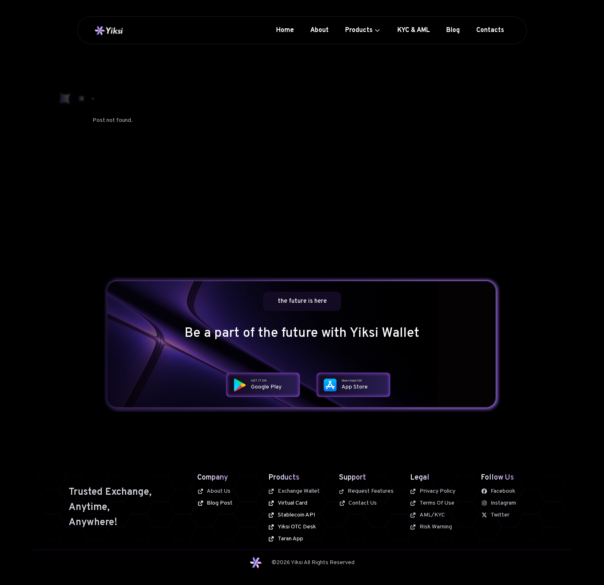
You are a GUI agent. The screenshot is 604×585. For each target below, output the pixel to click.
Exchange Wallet (299, 491)
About (319, 30)
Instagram (503, 503)
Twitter (500, 515)
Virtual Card (292, 503)
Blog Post (220, 503)
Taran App (290, 538)
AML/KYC (432, 515)
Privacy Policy (437, 491)
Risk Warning (436, 526)
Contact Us (362, 503)
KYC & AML (413, 30)
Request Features (371, 491)
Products (359, 30)
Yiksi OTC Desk (297, 526)
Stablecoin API (296, 515)
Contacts (490, 30)
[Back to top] (582, 563)
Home (285, 30)
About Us (219, 491)
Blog (453, 30)
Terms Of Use (437, 503)
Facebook (503, 491)
